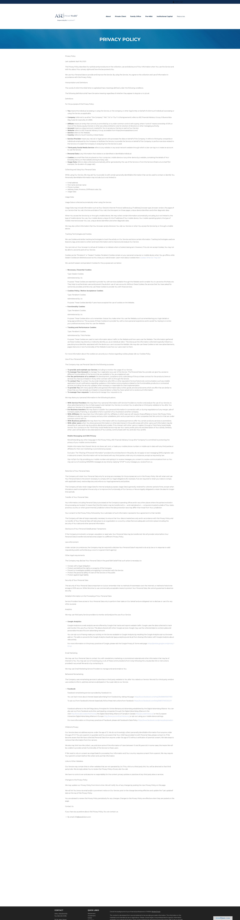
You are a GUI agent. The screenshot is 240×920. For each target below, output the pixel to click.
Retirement (91, 913)
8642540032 (63, 914)
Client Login (179, 2)
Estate (90, 918)
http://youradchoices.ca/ (145, 714)
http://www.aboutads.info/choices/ (83, 714)
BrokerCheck (156, 912)
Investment (92, 916)
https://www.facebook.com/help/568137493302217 (153, 701)
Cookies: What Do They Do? (150, 258)
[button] (108, 16)
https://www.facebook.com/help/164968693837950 (153, 697)
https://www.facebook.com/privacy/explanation (155, 720)
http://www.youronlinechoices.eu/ (116, 716)
